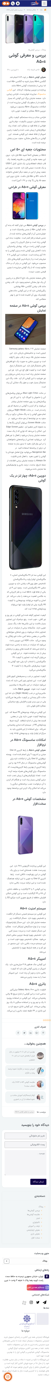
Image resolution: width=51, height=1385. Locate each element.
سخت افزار (35, 1237)
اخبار (38, 1218)
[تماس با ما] (8, 1377)
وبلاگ (43, 49)
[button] (18, 3)
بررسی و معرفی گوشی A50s (24, 1112)
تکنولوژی (36, 1222)
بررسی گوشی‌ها (34, 49)
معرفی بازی (35, 1233)
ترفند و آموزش (34, 1226)
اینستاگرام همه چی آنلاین (35, 1287)
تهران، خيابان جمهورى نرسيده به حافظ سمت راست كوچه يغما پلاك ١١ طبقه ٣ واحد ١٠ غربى (23, 1278)
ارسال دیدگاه (38, 1181)
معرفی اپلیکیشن (33, 1230)
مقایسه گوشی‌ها (33, 1214)
